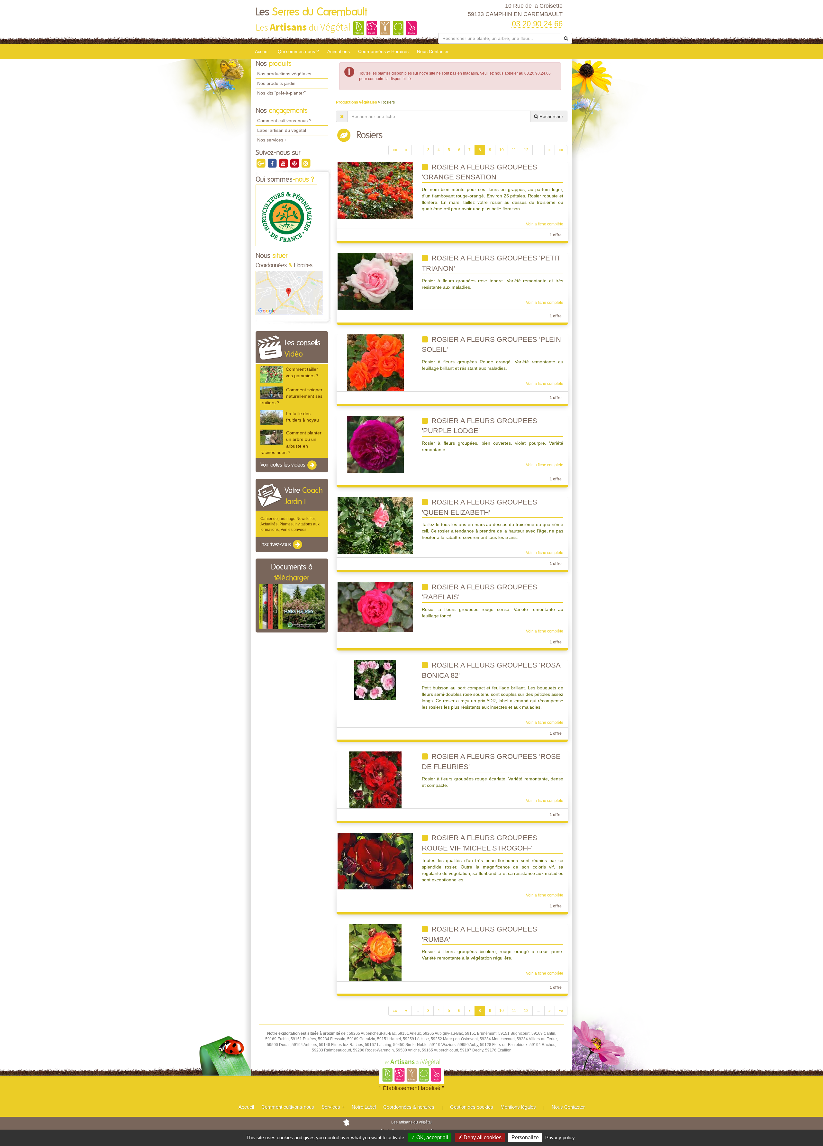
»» (561, 150)
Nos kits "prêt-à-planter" (281, 93)
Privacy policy (560, 1137)
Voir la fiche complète (544, 224)
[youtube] (283, 163)
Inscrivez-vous (276, 544)
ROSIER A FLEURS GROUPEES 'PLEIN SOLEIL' (491, 344)
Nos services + (272, 139)
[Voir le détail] (271, 374)
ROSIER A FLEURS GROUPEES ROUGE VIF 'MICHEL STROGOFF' (479, 843)
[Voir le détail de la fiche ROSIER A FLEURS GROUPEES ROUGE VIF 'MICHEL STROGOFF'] (375, 861)
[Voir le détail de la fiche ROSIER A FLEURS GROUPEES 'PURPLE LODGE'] (375, 443)
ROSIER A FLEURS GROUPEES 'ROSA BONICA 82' (491, 670)
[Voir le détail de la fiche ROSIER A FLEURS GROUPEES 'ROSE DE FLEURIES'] (375, 780)
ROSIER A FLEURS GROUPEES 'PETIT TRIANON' (491, 263)
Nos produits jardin (276, 83)
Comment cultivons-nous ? (284, 120)
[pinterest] (295, 163)
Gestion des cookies (471, 1107)
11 (514, 150)
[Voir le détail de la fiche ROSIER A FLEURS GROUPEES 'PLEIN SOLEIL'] (375, 362)
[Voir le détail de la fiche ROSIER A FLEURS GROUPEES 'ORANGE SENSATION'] (375, 190)
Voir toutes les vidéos (283, 465)
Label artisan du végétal (281, 130)
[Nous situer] (289, 292)
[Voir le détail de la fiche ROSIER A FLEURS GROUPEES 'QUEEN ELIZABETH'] (375, 525)
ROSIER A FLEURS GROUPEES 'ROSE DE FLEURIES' (491, 761)
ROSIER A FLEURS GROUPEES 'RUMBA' (479, 934)
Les (311, 12)
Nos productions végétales (284, 73)
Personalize (525, 1137)
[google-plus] (261, 163)
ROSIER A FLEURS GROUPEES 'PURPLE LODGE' (479, 426)
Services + (332, 1107)
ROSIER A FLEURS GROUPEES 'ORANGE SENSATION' (479, 172)
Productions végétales (357, 102)
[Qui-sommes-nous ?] (286, 215)
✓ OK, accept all (429, 1137)
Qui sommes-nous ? (298, 51)
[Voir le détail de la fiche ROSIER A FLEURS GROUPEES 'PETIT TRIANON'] (375, 281)
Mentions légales (518, 1107)
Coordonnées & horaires (408, 1107)
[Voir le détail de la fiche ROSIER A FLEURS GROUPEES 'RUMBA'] (375, 952)
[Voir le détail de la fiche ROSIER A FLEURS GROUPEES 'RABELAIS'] (375, 607)
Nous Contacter (433, 51)
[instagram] (306, 163)
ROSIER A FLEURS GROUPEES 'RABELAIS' (479, 592)
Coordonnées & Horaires (383, 51)
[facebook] (272, 163)
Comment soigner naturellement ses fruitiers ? (291, 396)
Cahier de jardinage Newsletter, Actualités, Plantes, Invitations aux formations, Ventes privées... (290, 524)
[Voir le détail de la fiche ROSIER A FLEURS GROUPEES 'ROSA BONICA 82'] (375, 680)
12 (526, 150)
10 (501, 150)
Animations (338, 51)
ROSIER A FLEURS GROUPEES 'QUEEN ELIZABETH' (479, 507)
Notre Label (364, 1107)
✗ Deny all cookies (480, 1137)
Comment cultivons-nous (287, 1107)
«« (395, 150)
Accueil (262, 51)
